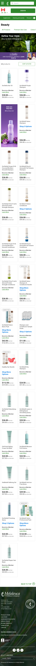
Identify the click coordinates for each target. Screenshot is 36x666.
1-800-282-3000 (5, 607)
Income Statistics (6, 623)
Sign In (23, 11)
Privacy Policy (5, 621)
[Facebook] (14, 650)
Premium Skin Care (20, 30)
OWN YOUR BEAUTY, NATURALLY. (13, 57)
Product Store (5, 615)
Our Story (4, 617)
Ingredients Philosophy (8, 619)
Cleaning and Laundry (18, 18)
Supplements (6, 18)
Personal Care (30, 18)
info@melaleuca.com (6, 608)
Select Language (7, 655)
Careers (3, 627)
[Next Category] (34, 18)
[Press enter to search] (12, 3)
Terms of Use (5, 625)
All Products (6, 30)
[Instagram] (18, 650)
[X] (22, 650)
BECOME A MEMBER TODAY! (8, 632)
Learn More (5, 92)
